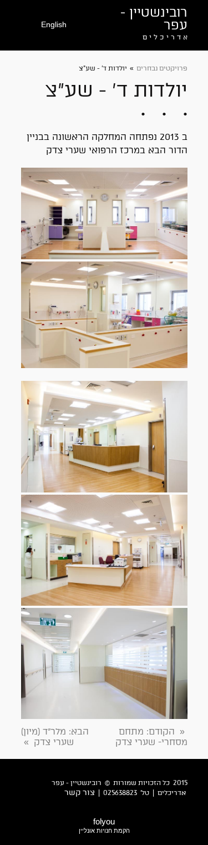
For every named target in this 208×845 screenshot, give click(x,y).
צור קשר (79, 792)
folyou (104, 825)
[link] (151, 736)
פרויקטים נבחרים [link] (161, 68)
